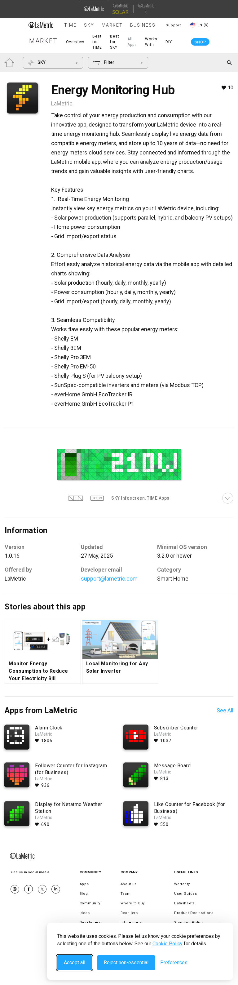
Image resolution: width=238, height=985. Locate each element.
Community (90, 903)
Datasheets (184, 903)
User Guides (185, 894)
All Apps (132, 42)
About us (129, 884)
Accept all (74, 962)
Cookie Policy (167, 944)
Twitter (42, 889)
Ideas (85, 913)
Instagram (15, 889)
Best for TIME (97, 42)
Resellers (129, 913)
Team (126, 894)
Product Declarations (194, 913)
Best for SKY (114, 42)
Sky (89, 25)
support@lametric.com (109, 578)
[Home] (41, 25)
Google (55, 889)
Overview (75, 42)
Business (143, 25)
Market (112, 25)
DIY (168, 42)
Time (70, 25)
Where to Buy (133, 903)
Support (173, 25)
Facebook (28, 889)
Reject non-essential (126, 962)
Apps (84, 884)
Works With (151, 42)
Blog (84, 894)
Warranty (182, 884)
